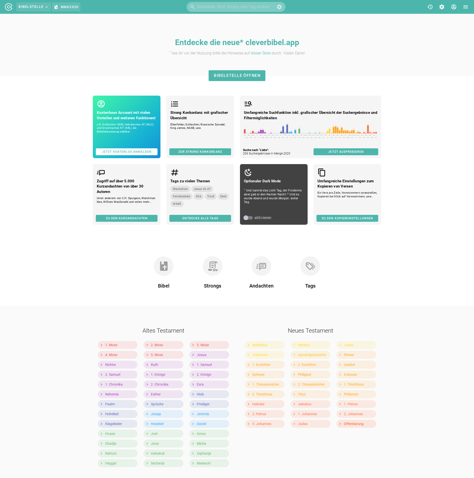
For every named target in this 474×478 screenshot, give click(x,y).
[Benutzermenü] (454, 7)
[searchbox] (236, 7)
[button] (279, 7)
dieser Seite (261, 53)
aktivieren (263, 217)
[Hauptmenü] (466, 7)
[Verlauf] (430, 7)
